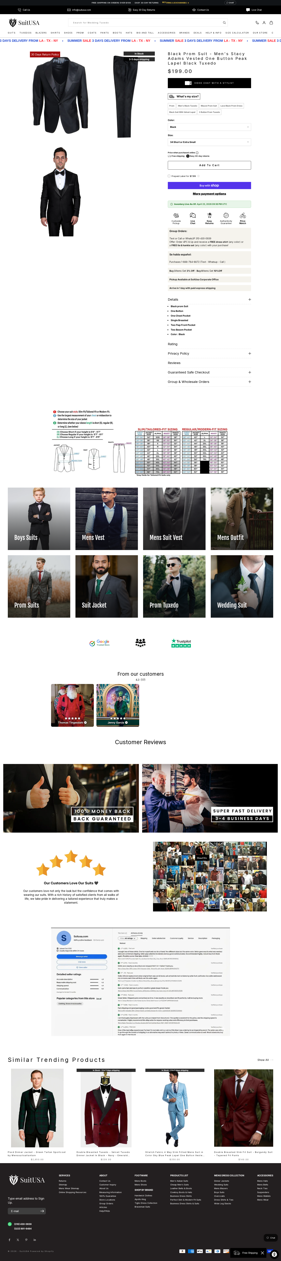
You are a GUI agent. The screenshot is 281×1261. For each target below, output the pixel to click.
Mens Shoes (141, 1184)
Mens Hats (262, 1181)
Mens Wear (263, 1200)
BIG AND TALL (145, 33)
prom (171, 106)
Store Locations (107, 1200)
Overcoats (219, 1196)
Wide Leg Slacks (222, 1203)
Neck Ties (262, 1188)
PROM (80, 33)
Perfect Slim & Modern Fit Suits (185, 1200)
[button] (198, 176)
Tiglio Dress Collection (146, 1203)
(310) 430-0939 (23, 1224)
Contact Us (104, 1181)
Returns (62, 1181)
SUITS (12, 33)
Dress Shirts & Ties (223, 1200)
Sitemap (63, 1184)
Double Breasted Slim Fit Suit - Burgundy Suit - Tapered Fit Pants (243, 1154)
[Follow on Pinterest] (26, 1239)
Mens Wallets (264, 1196)
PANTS (104, 33)
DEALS (198, 33)
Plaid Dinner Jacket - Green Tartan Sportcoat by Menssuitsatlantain (37, 1154)
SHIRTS (55, 33)
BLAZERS (41, 33)
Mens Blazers (221, 1188)
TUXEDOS (26, 33)
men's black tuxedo (187, 106)
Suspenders (263, 1192)
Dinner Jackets (221, 1181)
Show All (263, 1059)
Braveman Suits (142, 1207)
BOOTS (117, 33)
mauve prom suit (209, 106)
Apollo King (140, 1199)
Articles (103, 1207)
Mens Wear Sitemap (69, 1188)
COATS (92, 33)
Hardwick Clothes (143, 1195)
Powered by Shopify (42, 1251)
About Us (103, 1188)
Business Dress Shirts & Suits (184, 1203)
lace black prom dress (231, 106)
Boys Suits (219, 1192)
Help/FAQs (104, 1211)
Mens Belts (262, 1184)
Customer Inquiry (107, 1184)
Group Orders (106, 1203)
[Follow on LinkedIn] (34, 1239)
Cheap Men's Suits (179, 1184)
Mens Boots (140, 1181)
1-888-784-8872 (190, 261)
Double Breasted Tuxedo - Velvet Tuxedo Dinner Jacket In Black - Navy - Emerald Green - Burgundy (103, 1154)
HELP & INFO (214, 33)
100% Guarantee (107, 1196)
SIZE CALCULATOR (237, 33)
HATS (129, 33)
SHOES (68, 33)
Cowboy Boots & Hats (181, 1192)
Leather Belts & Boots (181, 1188)
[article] (72, 705)
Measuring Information (110, 1192)
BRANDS (185, 33)
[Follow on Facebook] (9, 1239)
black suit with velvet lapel (182, 112)
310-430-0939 (203, 238)
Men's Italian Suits (179, 1181)
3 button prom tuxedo (209, 112)
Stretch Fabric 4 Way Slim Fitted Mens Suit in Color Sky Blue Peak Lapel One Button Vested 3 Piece (174, 1154)
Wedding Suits (221, 1184)
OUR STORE (260, 33)
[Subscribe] (42, 1211)
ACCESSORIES (167, 33)
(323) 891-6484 (23, 1228)
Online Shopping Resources (72, 1192)
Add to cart (209, 165)
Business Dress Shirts (181, 1196)
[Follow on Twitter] (18, 1239)
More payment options (209, 193)
